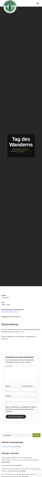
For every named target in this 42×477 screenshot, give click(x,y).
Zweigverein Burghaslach (10, 312)
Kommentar (9, 366)
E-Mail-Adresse (27, 386)
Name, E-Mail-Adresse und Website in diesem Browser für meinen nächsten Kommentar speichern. (21, 409)
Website (8, 396)
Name (8, 386)
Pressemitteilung (7, 465)
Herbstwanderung (7, 446)
